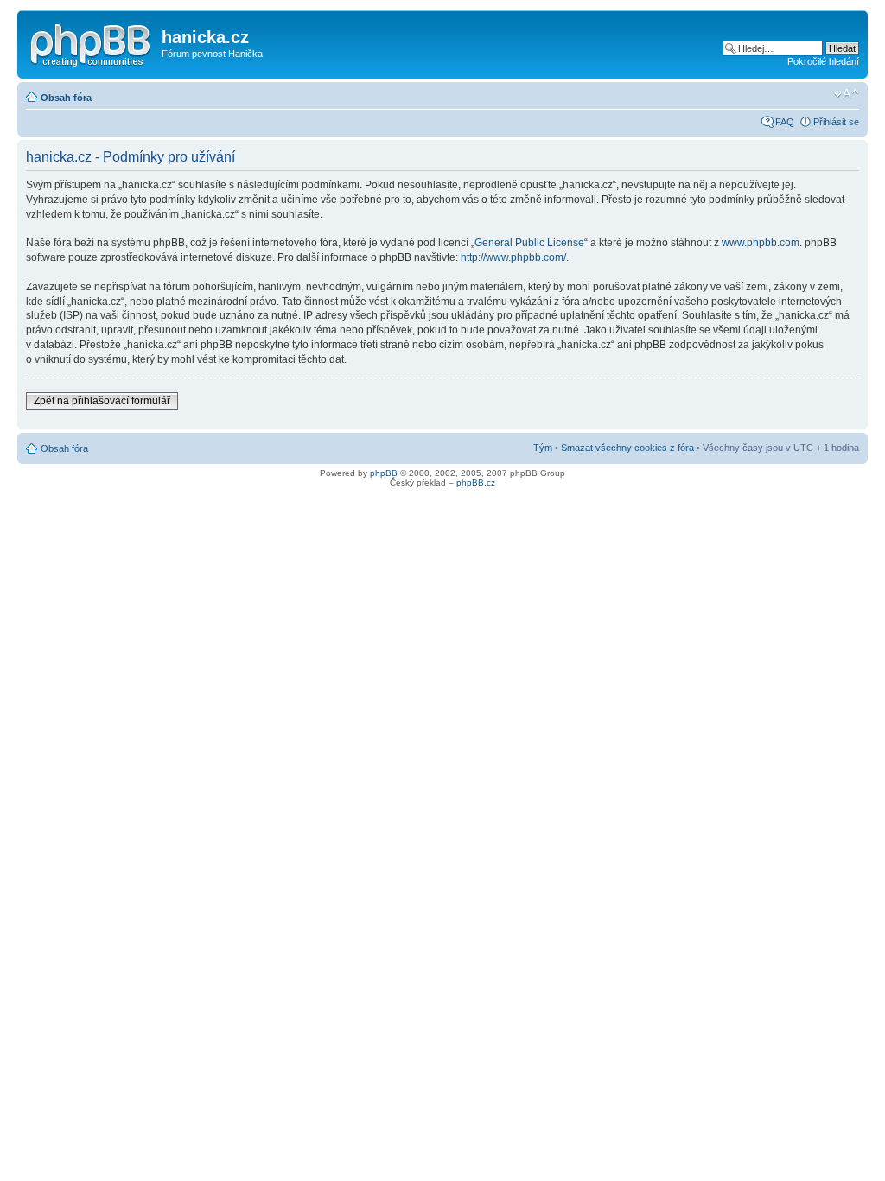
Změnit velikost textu (846, 94)
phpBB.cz (475, 482)
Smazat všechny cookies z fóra (627, 447)
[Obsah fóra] (92, 42)
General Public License (529, 243)
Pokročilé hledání (823, 61)
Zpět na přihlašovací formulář (102, 401)
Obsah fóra (66, 97)
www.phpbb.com (760, 243)
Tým (542, 447)
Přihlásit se (836, 122)
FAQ (784, 122)
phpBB (384, 473)
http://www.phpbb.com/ (513, 257)
